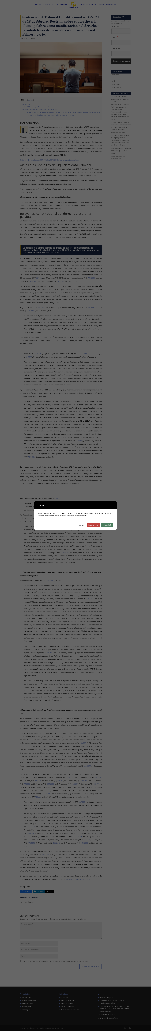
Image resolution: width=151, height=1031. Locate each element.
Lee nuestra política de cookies (77, 516)
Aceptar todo (107, 525)
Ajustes (81, 525)
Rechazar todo (93, 525)
